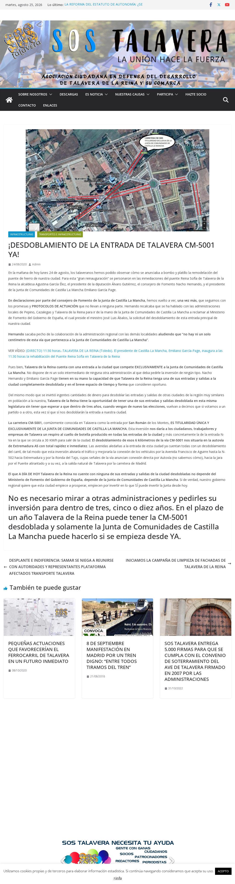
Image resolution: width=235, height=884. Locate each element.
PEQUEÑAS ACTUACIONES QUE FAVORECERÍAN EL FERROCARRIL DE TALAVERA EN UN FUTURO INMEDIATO (38, 652)
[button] (49, 94)
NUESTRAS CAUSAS (130, 94)
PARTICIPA (165, 94)
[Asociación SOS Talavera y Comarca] (9, 99)
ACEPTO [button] (223, 871)
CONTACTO (27, 105)
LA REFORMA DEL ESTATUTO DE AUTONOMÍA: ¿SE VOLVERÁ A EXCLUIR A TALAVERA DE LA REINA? (103, 7)
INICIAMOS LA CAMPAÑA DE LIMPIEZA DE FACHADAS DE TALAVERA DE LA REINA (176, 564)
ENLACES (50, 105)
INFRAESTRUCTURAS (21, 234)
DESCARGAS (69, 94)
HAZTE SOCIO (195, 94)
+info (117, 878)
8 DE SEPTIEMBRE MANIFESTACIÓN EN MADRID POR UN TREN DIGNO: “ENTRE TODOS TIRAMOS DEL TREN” (112, 655)
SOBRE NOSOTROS (32, 94)
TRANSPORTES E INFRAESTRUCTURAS (60, 234)
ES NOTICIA (94, 94)
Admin (36, 264)
